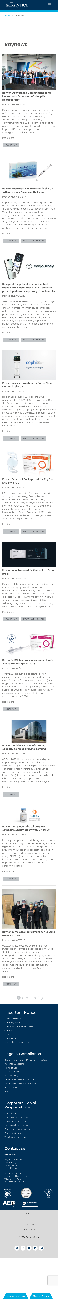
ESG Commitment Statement (19, 1125)
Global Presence (12, 1019)
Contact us (29, 1229)
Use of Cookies (11, 1072)
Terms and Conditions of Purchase (21, 1083)
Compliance (10, 1113)
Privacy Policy (11, 1076)
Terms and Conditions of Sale (19, 1080)
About (29, 1213)
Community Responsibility (17, 1129)
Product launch (33, 240)
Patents (8, 1091)
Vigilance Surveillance (15, 1064)
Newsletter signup (16, 1296)
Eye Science (10, 1038)
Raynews (29, 1224)
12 (35, 998)
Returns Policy (11, 1087)
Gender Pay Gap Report (16, 1121)
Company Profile (12, 1022)
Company (11, 145)
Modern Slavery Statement (17, 1117)
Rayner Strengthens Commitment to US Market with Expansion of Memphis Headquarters (26, 96)
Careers (8, 1030)
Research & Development (16, 1042)
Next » (39, 998)
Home (7, 15)
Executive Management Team (18, 1026)
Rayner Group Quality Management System (25, 1060)
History (8, 1034)
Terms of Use (10, 1068)
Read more (8, 138)
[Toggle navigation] (49, 5)
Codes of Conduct (13, 1133)
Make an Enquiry (41, 1296)
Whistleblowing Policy (15, 1137)
